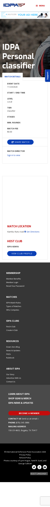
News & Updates (13, 350)
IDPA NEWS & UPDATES (20, 402)
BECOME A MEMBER (29, 413)
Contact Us (10, 381)
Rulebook (10, 357)
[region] (25, 198)
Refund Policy (25, 457)
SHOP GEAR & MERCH (19, 398)
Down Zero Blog (13, 347)
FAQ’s (8, 354)
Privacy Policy (25, 454)
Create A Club (12, 330)
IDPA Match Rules (13, 302)
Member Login (12, 282)
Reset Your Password (15, 286)
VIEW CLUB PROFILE (22, 253)
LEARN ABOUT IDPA (19, 394)
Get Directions (32, 231)
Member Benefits (13, 278)
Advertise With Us (13, 378)
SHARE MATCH (21, 142)
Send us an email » (30, 418)
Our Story (10, 374)
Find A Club (10, 326)
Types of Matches (13, 306)
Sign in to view (13, 155)
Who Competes (12, 310)
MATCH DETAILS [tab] (12, 76)
